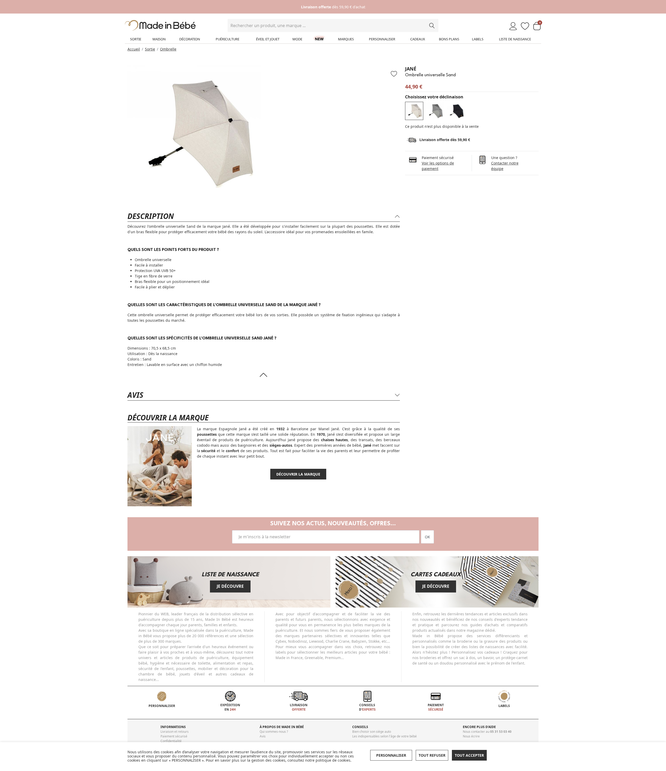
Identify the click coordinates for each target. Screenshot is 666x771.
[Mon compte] (513, 26)
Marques (346, 39)
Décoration (189, 39)
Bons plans (449, 39)
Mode (297, 39)
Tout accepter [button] (469, 755)
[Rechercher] (432, 25)
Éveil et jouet (267, 39)
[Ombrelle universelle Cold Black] (456, 111)
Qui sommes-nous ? (274, 731)
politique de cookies (333, 760)
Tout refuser (432, 755)
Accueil (133, 49)
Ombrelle (168, 49)
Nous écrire (471, 736)
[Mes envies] (525, 26)
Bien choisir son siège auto (371, 731)
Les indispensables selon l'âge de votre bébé (384, 736)
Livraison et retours (175, 731)
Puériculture (227, 39)
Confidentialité (171, 741)
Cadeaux (417, 39)
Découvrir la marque (298, 474)
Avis (263, 736)
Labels (477, 39)
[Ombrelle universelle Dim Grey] (435, 111)
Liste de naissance (515, 39)
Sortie (135, 39)
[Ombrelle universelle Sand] (414, 111)
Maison (159, 39)
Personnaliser (382, 39)
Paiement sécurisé (174, 736)
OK (427, 536)
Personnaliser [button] (391, 755)
